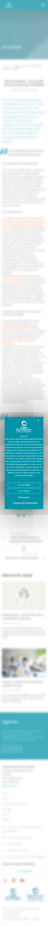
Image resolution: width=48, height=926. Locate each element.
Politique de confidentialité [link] (25, 503)
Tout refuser (24, 491)
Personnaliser (24, 497)
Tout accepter (24, 485)
